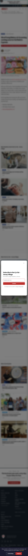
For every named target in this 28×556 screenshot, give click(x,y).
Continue (14, 283)
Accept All (19, 553)
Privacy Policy (21, 286)
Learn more (21, 550)
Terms (17, 286)
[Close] (24, 263)
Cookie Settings (10, 553)
